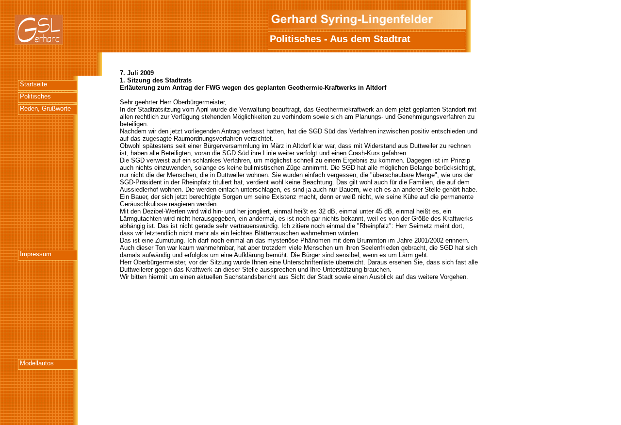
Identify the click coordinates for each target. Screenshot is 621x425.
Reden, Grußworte (45, 108)
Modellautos (37, 363)
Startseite (33, 84)
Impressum (35, 254)
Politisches (35, 96)
